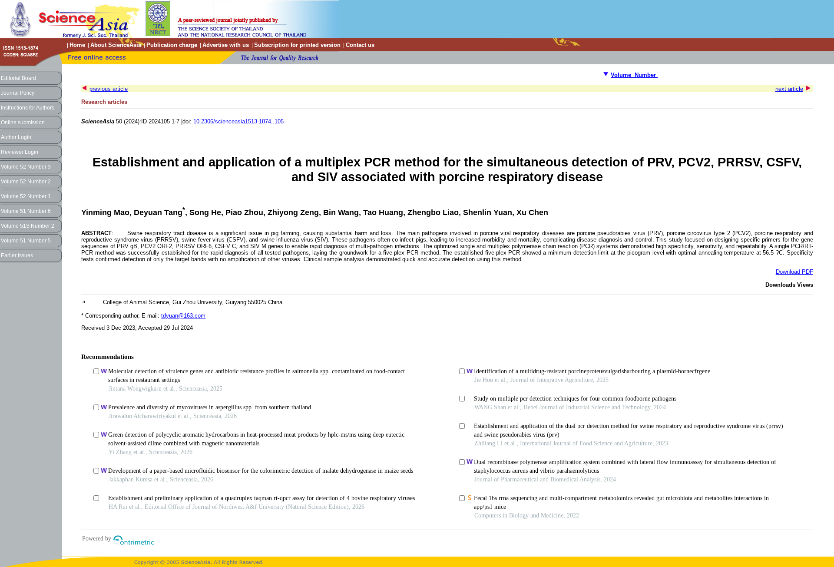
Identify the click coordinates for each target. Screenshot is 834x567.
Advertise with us (225, 45)
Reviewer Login (19, 152)
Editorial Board (18, 78)
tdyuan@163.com (183, 315)
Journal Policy (17, 93)
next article (789, 89)
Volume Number (634, 75)
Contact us (360, 45)
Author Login (16, 137)
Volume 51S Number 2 (27, 226)
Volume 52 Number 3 (26, 167)
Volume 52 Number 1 (26, 196)
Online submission (23, 122)
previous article (108, 89)
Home (77, 45)
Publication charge (171, 45)
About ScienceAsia (115, 45)
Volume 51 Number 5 (26, 241)
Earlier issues (17, 255)
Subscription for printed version (297, 45)
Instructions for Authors (27, 108)
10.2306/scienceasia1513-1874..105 (238, 121)
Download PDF (794, 272)
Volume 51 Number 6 (26, 211)
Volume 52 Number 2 (26, 182)
